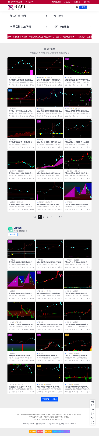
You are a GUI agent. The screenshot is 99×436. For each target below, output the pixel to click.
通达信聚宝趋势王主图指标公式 (20, 142)
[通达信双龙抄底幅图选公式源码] (78, 128)
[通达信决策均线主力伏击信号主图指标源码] (78, 280)
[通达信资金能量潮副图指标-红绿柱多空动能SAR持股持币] (78, 373)
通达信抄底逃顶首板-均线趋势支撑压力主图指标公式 (21, 174)
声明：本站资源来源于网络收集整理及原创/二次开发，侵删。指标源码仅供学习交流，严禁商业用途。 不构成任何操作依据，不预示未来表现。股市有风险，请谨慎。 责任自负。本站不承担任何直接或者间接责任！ (49, 417)
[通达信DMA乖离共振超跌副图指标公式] (21, 66)
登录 (83, 7)
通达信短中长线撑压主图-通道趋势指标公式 (21, 387)
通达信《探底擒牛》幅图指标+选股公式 (49, 81)
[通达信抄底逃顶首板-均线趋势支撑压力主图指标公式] (21, 160)
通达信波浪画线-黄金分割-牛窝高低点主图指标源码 (77, 205)
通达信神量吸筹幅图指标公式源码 (20, 356)
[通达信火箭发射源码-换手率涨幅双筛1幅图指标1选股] (49, 373)
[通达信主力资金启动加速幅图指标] (78, 342)
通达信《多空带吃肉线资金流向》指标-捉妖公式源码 (20, 112)
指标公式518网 (41, 424)
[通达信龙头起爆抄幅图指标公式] (49, 128)
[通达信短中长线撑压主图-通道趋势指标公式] (21, 373)
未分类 (69, 291)
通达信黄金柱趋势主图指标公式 (49, 173)
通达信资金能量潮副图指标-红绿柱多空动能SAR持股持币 (77, 387)
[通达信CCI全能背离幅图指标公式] (21, 311)
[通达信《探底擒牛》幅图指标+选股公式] (49, 66)
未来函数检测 (56, 2)
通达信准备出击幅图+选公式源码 (49, 324)
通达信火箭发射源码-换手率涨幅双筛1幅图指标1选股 (49, 387)
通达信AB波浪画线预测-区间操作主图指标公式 (49, 112)
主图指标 (69, 78)
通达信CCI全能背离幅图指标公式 (21, 324)
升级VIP (30, 2)
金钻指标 (13, 109)
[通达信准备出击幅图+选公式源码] (49, 311)
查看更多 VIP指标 (49, 399)
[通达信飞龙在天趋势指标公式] (21, 191)
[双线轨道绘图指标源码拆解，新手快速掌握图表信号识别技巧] (49, 342)
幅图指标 (13, 78)
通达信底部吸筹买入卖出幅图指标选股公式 (77, 112)
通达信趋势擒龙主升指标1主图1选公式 (77, 325)
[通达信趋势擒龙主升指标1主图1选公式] (78, 311)
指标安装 (87, 2)
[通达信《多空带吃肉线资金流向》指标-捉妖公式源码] (21, 97)
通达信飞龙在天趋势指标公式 (20, 204)
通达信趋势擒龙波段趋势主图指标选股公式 (77, 174)
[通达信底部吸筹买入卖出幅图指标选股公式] (78, 97)
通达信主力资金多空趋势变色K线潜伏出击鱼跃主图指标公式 (77, 81)
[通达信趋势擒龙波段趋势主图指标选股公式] (78, 160)
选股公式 (21, 78)
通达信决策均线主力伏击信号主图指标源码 (77, 294)
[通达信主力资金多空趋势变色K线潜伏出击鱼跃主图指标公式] (78, 66)
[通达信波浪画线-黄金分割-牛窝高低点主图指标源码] (78, 191)
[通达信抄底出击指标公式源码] (49, 191)
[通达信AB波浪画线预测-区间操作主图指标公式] (49, 97)
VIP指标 (40, 140)
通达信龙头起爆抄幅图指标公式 (49, 142)
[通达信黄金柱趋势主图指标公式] (49, 160)
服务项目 (77, 2)
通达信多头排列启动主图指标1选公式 (49, 294)
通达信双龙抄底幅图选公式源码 (77, 142)
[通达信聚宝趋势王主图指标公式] (21, 128)
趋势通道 (13, 384)
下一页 (57, 217)
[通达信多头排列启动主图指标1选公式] (49, 280)
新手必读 (67, 2)
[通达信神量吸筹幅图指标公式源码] (21, 342)
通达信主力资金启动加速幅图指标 (77, 356)
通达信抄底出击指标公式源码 (48, 204)
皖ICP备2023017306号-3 (67, 424)
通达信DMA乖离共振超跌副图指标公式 (21, 81)
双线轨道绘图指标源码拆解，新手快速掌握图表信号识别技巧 (49, 356)
